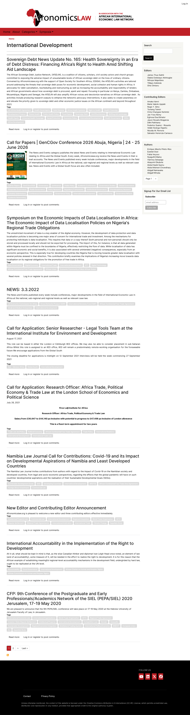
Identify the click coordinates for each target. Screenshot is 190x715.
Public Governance (37, 189)
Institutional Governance (97, 189)
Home (6, 31)
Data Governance (15, 265)
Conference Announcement (40, 193)
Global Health (34, 114)
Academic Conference (87, 185)
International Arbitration (62, 523)
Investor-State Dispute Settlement (22, 622)
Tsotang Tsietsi (154, 109)
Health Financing (110, 110)
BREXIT (116, 626)
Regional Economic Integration (44, 626)
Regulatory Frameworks (73, 189)
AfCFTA (93, 484)
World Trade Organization (103, 519)
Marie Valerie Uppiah (156, 104)
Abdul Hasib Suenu (155, 165)
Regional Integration (81, 519)
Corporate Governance (17, 189)
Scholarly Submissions (17, 193)
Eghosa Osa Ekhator (156, 117)
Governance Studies (107, 185)
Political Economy (35, 432)
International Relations (105, 432)
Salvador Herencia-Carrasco (159, 133)
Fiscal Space (67, 114)
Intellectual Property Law (18, 519)
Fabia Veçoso (153, 154)
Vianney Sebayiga (155, 160)
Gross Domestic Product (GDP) (52, 304)
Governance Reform (124, 193)
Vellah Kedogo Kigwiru (157, 128)
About (16, 31)
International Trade (49, 265)
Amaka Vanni (153, 101)
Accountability (13, 569)
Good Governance (30, 569)
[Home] (82, 17)
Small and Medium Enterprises (20, 308)
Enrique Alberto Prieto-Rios (159, 149)
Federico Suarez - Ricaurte (159, 125)
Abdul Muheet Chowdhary (159, 167)
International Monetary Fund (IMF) (82, 304)
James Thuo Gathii (155, 75)
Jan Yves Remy (154, 115)
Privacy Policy (48, 696)
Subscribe (150, 197)
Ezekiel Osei (152, 152)
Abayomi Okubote (155, 162)
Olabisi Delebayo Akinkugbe (159, 78)
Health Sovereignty (42, 110)
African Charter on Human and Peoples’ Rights (84, 569)
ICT (86, 265)
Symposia (45, 31)
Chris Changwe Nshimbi (158, 112)
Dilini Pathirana (153, 122)
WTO (118, 519)
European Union (129, 626)
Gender (104, 622)
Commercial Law (39, 488)
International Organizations (44, 618)
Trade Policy (88, 432)
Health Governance (113, 118)
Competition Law (90, 622)
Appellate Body (116, 523)
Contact (27, 696)
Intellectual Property (47, 622)
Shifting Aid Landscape (118, 114)
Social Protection (53, 118)
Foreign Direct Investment (18, 488)
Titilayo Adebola (154, 83)
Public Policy (69, 185)
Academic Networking (17, 197)
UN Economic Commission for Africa (22, 304)
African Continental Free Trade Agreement (25, 269)
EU (9, 630)
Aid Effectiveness (98, 114)
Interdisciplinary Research (120, 189)
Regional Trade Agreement (100, 618)
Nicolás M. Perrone (155, 130)
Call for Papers (14, 185)
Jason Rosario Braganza (158, 120)
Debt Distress (58, 110)
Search (148, 58)
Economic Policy (70, 118)
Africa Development (16, 122)
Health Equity (13, 118)
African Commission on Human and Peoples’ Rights (28, 573)
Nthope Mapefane (155, 80)
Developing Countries (52, 484)
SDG (38, 484)
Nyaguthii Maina (154, 157)
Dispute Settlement (16, 523)
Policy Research (54, 189)
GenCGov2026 (29, 185)
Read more (14, 129)
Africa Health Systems (76, 110)
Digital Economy (31, 265)
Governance (43, 185)
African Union (51, 269)
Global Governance (126, 185)
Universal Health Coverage (33, 118)
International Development (91, 118)
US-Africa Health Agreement (19, 110)
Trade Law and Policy (16, 432)
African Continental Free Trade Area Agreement (118, 484)
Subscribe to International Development (8, 655)
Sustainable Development (18, 626)
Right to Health (95, 110)
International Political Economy (97, 626)
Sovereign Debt (81, 114)
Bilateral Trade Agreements (38, 523)
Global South (33, 367)
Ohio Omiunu (153, 85)
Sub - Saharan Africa (16, 367)
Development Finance (17, 114)
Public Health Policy (51, 114)
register (36, 129)
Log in (185, 3)
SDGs (126, 118)
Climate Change (100, 523)
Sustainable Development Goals (20, 484)
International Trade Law (42, 436)
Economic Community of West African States (78, 269)
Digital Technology (99, 265)
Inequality (114, 622)
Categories (28, 31)
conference (56, 185)
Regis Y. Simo (153, 107)
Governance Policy (62, 193)
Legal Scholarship (105, 193)
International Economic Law (19, 618)
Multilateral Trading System (71, 626)
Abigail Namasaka (155, 170)
